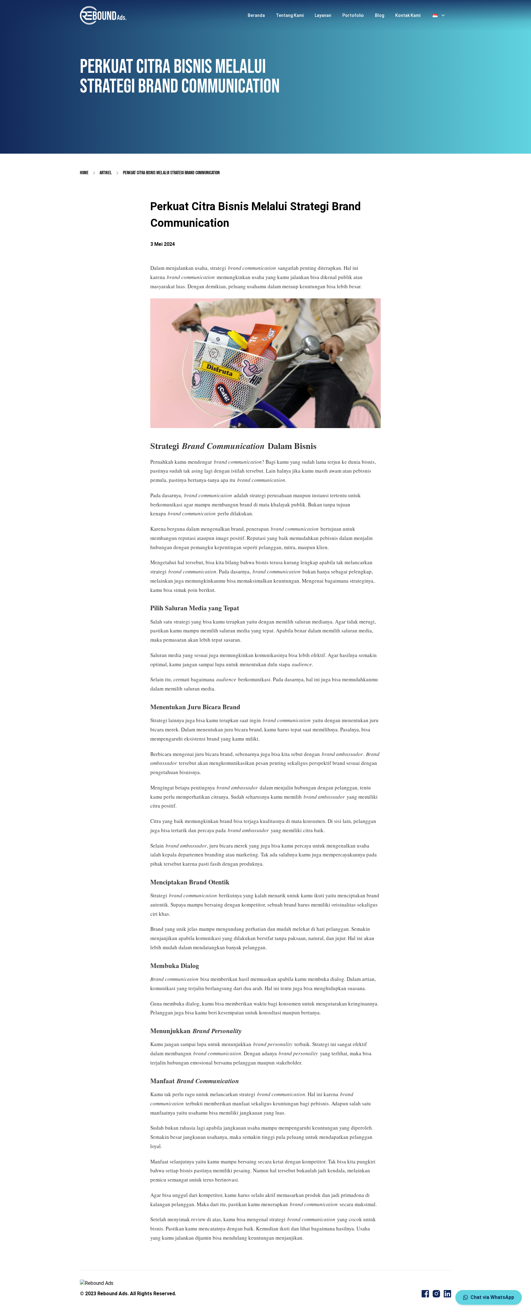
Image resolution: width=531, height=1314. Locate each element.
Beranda (256, 15)
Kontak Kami (407, 15)
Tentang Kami (290, 15)
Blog (379, 15)
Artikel (106, 173)
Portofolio (353, 15)
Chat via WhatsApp (492, 1297)
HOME (84, 173)
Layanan (323, 15)
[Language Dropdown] (439, 15)
